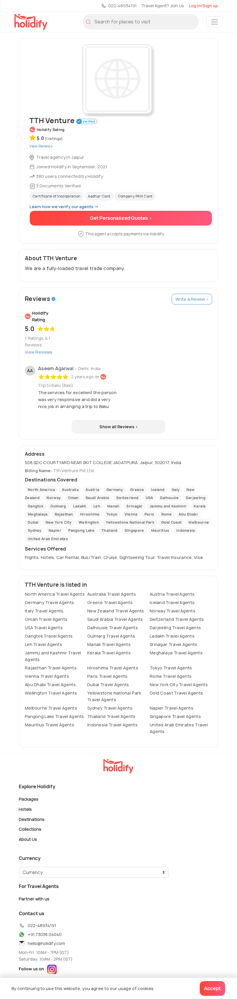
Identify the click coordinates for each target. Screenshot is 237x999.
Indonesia (185, 530)
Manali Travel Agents (109, 644)
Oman (73, 497)
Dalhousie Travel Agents (112, 627)
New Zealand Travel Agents (115, 611)
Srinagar (134, 506)
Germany (114, 489)
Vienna (131, 514)
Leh (96, 506)
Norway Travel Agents (172, 611)
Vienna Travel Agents (47, 676)
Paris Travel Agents (107, 676)
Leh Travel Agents (43, 644)
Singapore (134, 530)
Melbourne (198, 522)
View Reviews (39, 352)
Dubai (33, 522)
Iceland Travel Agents (172, 602)
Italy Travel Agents (44, 611)
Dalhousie (169, 497)
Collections (30, 829)
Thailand (109, 530)
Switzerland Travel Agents (177, 619)
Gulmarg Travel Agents (111, 636)
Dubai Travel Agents (108, 684)
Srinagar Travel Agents (173, 644)
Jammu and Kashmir (168, 506)
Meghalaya (38, 514)
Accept (212, 988)
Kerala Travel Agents (109, 652)
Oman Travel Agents (46, 619)
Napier (55, 530)
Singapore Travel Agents (175, 716)
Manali (113, 506)
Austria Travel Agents (172, 594)
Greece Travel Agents (110, 602)
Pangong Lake (81, 530)
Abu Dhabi (188, 514)
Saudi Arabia (97, 497)
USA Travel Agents (44, 627)
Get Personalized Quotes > (121, 218)
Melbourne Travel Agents (51, 708)
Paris (149, 514)
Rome (166, 514)
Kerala (199, 506)
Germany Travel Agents (49, 602)
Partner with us (34, 899)
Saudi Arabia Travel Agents (115, 619)
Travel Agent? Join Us (162, 5)
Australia (70, 489)
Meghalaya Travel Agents (176, 652)
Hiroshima (89, 514)
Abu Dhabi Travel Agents (50, 684)
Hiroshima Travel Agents (112, 668)
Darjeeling (195, 497)
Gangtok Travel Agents (49, 636)
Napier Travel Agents (171, 708)
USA (149, 497)
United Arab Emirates (48, 538)
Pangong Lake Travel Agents (54, 716)
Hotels (25, 809)
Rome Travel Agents (171, 676)
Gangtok (35, 506)
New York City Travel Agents (179, 684)
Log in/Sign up (203, 5)
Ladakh (79, 506)
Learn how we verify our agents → (64, 206)
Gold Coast (171, 522)
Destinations (32, 819)
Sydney (35, 530)
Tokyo (112, 514)
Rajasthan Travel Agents (51, 668)
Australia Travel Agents (111, 594)
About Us (28, 839)
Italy (176, 489)
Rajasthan (64, 514)
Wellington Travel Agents (51, 693)
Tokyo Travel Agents (171, 668)
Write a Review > (191, 299)
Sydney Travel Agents (109, 708)
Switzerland (127, 497)
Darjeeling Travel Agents (175, 627)
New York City (59, 522)
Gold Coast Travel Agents (176, 693)
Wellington (89, 522)
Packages (28, 799)
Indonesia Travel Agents (112, 724)
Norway (54, 497)
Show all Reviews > (118, 426)
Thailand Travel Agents (111, 716)
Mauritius (160, 530)
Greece (137, 489)
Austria (92, 489)
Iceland (157, 489)
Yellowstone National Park (130, 522)
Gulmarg (58, 506)
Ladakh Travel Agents (172, 636)
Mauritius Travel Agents (49, 724)
